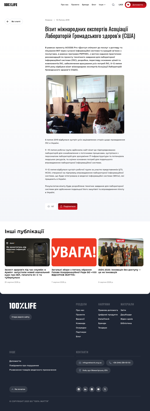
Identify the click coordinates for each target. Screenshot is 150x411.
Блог (94, 5)
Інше (101, 5)
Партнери (81, 332)
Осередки (81, 328)
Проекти (75, 5)
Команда (80, 323)
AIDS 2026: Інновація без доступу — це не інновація (119, 271)
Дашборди (126, 314)
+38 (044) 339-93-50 (121, 363)
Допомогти (138, 5)
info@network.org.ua (92, 363)
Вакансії (80, 319)
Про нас (64, 5)
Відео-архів (127, 319)
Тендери (102, 328)
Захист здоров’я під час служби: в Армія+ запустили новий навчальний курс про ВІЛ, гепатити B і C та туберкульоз (27, 273)
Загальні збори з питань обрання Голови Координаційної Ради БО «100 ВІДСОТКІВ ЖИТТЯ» (74, 272)
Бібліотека (126, 323)
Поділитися (69, 206)
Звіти (123, 310)
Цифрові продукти (108, 314)
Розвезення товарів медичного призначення (32, 370)
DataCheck (103, 319)
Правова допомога (108, 310)
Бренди (85, 5)
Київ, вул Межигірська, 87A (95, 370)
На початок (20, 389)
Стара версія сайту (20, 317)
